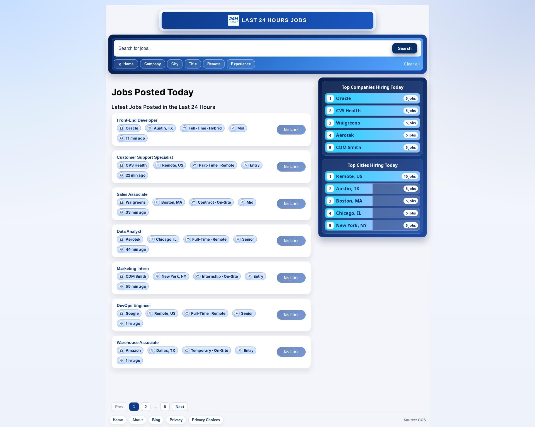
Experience (241, 64)
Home (128, 64)
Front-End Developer (137, 120)
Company (152, 64)
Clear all (412, 64)
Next (180, 406)
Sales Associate (132, 194)
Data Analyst (129, 231)
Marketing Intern (133, 268)
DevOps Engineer (134, 305)
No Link (291, 130)
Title (193, 64)
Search (405, 48)
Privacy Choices (206, 420)
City (174, 64)
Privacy (176, 420)
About (137, 420)
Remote (214, 64)
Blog (156, 420)
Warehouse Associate (138, 342)
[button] (211, 129)
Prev (119, 406)
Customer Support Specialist (145, 157)
